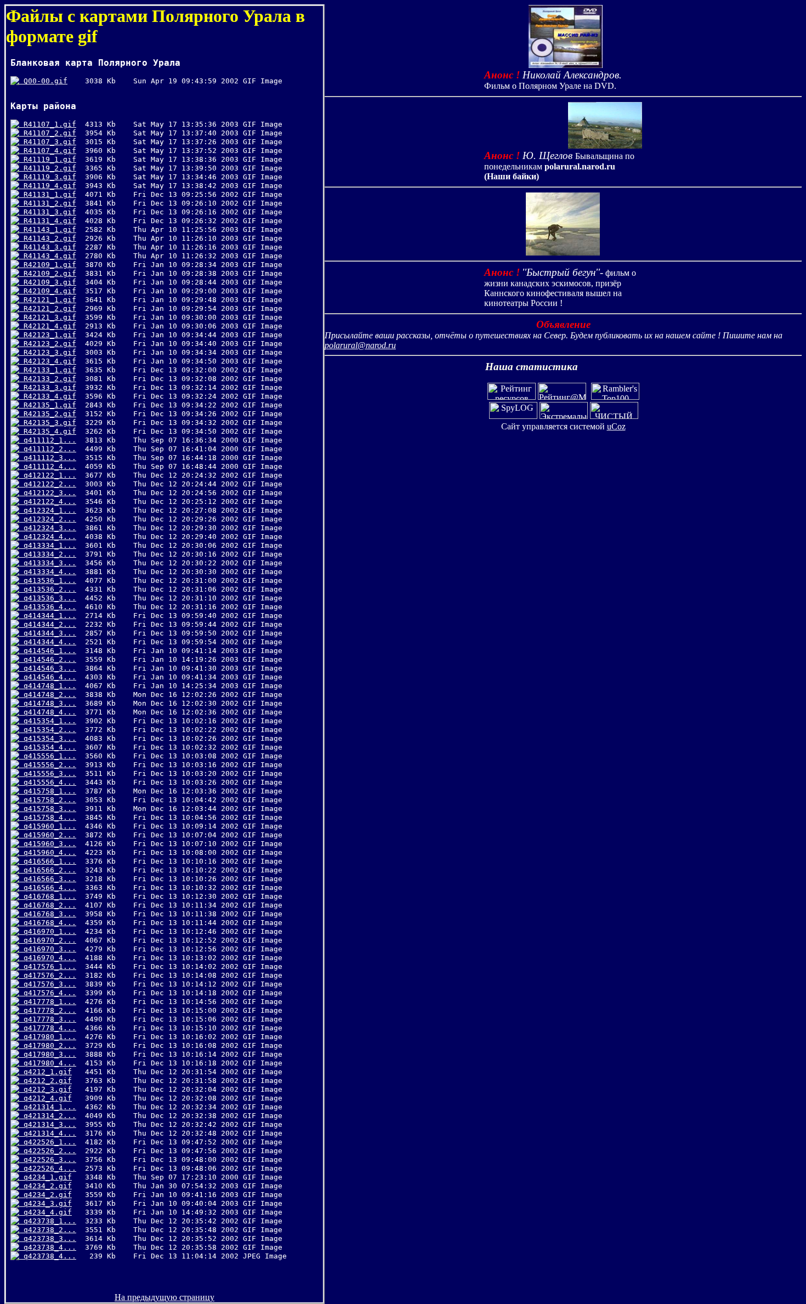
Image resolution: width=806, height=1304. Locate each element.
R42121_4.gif (47, 326)
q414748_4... (47, 712)
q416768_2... (47, 905)
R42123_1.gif (47, 335)
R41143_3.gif (47, 247)
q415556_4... (47, 782)
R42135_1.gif (47, 405)
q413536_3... (47, 598)
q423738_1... (47, 1221)
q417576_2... (47, 975)
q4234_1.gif (45, 1177)
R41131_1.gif (47, 194)
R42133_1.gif (47, 370)
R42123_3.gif (47, 352)
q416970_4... (47, 958)
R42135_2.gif (47, 414)
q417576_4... (47, 993)
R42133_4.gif (47, 396)
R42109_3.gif (47, 282)
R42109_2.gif (47, 273)
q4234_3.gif (45, 1203)
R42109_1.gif (47, 264)
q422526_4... (47, 1168)
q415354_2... (47, 729)
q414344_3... (47, 633)
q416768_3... (47, 914)
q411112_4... (47, 466)
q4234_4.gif (45, 1212)
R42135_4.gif (47, 431)
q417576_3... (47, 984)
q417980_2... (47, 1045)
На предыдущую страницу (164, 1297)
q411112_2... (47, 449)
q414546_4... (47, 677)
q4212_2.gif (45, 1080)
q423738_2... (47, 1230)
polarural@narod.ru (360, 345)
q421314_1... (47, 1107)
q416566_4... (47, 887)
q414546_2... (47, 659)
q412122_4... (47, 501)
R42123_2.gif (47, 343)
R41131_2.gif (47, 203)
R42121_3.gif (47, 317)
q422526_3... (47, 1159)
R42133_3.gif (47, 387)
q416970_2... (47, 940)
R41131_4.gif (47, 221)
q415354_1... (47, 721)
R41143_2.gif (47, 238)
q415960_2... (47, 835)
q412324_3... (47, 528)
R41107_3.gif (47, 142)
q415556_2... (47, 765)
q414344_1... (47, 615)
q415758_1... (47, 791)
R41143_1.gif (47, 229)
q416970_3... (47, 949)
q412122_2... (47, 484)
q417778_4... (47, 1028)
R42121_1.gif (47, 300)
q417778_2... (47, 1010)
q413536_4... (47, 607)
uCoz (616, 426)
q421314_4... (47, 1133)
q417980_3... (47, 1054)
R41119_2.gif (47, 168)
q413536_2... (47, 589)
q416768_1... (47, 896)
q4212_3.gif (45, 1089)
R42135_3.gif (47, 422)
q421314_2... (47, 1116)
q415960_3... (47, 844)
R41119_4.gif (47, 186)
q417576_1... (47, 966)
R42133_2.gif (47, 379)
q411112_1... (47, 440)
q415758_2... (47, 800)
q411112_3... (47, 457)
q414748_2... (47, 694)
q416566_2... (47, 870)
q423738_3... (47, 1238)
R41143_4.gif (47, 256)
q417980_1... (47, 1037)
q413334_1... (47, 545)
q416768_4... (47, 923)
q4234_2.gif (45, 1186)
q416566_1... (47, 861)
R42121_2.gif (47, 308)
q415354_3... (47, 738)
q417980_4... (47, 1063)
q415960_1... (47, 826)
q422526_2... (47, 1151)
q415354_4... (47, 747)
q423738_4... (47, 1247)
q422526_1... (47, 1142)
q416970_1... (47, 931)
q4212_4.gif (45, 1098)
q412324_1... (47, 510)
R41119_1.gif (47, 159)
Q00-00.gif (43, 81)
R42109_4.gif (47, 291)
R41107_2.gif (47, 133)
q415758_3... (47, 808)
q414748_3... (47, 703)
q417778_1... (47, 1001)
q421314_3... (47, 1124)
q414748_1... (47, 686)
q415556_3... (47, 773)
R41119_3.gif (47, 177)
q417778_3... (47, 1019)
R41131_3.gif (47, 212)
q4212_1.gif (45, 1072)
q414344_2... (47, 624)
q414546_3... (47, 668)
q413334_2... (47, 554)
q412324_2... (47, 519)
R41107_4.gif (47, 150)
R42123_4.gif (47, 361)
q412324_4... (47, 536)
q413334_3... (47, 563)
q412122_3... (47, 493)
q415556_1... (47, 756)
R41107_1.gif (47, 124)
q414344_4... (47, 642)
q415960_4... (47, 852)
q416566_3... (47, 879)
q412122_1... (47, 475)
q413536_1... (47, 580)
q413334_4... (47, 572)
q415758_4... (47, 817)
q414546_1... (47, 651)
